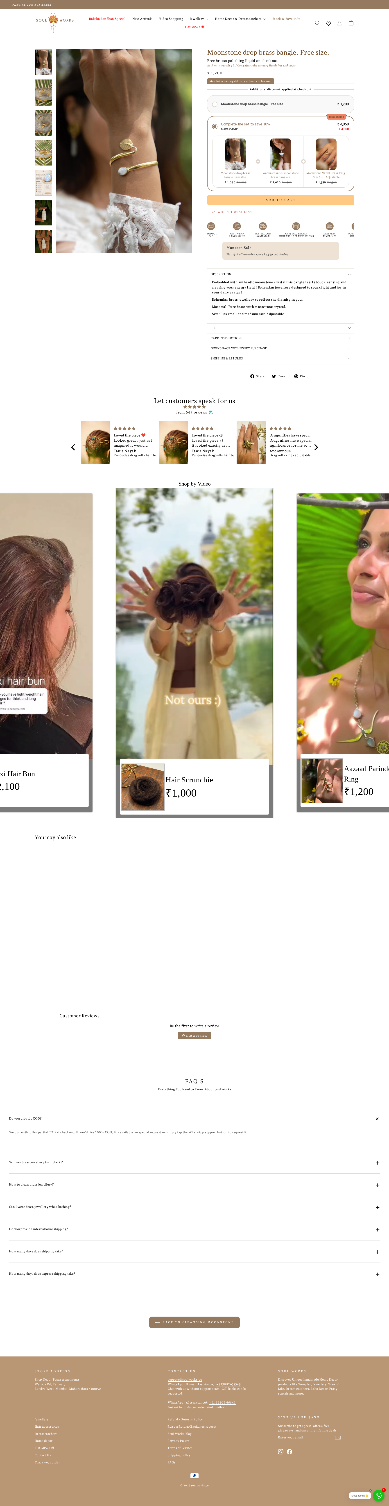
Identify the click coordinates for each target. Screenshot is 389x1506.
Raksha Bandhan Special (107, 18)
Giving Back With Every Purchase (239, 348)
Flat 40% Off (194, 27)
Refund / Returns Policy (185, 1419)
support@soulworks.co (185, 1379)
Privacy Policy (178, 1440)
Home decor (43, 1440)
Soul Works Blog (179, 1434)
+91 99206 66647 (222, 1402)
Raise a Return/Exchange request (191, 1426)
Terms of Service (179, 1448)
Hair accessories (47, 1426)
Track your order (47, 1462)
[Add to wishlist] (105, 856)
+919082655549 (228, 1384)
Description (221, 274)
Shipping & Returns (227, 358)
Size (214, 328)
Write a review (194, 1035)
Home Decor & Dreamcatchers (238, 18)
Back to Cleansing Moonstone (197, 1322)
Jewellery (197, 18)
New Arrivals (142, 18)
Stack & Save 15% (286, 18)
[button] (281, 104)
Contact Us (43, 1455)
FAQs (171, 1462)
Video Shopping (171, 18)
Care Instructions (226, 338)
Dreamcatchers (46, 1434)
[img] (195, 407)
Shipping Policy (179, 1455)
